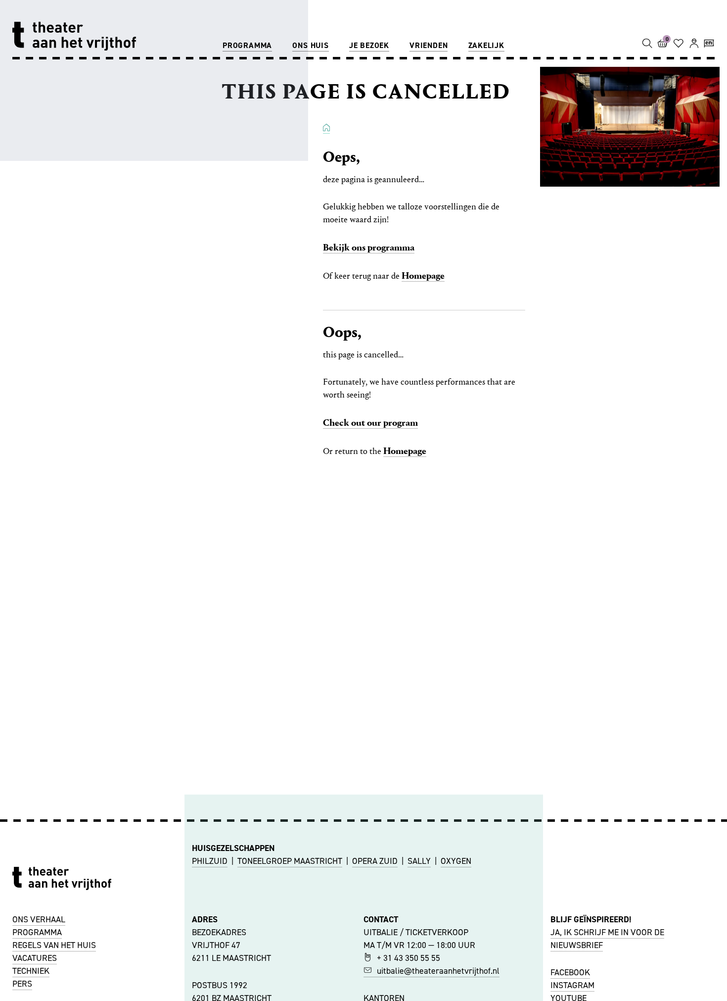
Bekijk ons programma (368, 247)
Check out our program (370, 422)
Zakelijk (486, 45)
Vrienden (428, 45)
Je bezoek (369, 45)
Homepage (423, 275)
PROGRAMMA (37, 932)
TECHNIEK (30, 971)
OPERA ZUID (375, 861)
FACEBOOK (570, 972)
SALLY (419, 861)
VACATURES (34, 958)
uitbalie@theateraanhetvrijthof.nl (438, 971)
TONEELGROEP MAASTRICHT (289, 861)
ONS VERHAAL (38, 919)
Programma (247, 45)
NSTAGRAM (573, 985)
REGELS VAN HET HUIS (54, 945)
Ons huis (310, 45)
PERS (22, 984)
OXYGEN (456, 861)
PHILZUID (209, 861)
